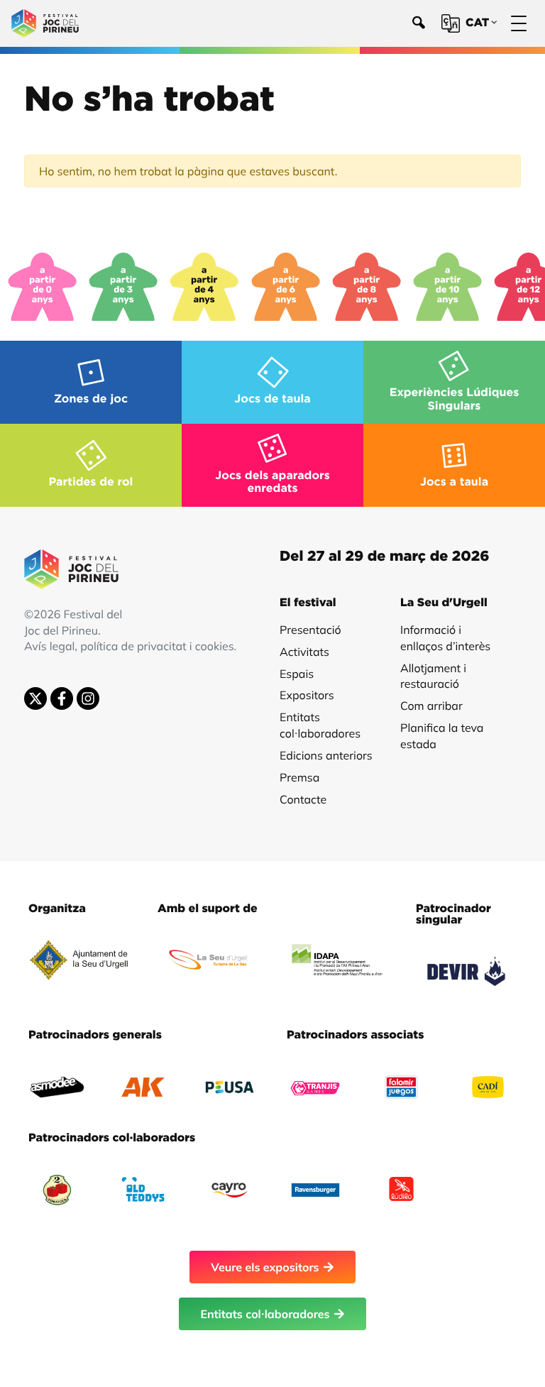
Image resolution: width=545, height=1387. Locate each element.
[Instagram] (88, 698)
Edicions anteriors (326, 755)
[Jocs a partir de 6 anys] (286, 287)
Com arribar (431, 705)
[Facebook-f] (61, 698)
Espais (297, 674)
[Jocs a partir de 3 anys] (123, 287)
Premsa (299, 777)
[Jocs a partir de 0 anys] (43, 287)
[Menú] (519, 23)
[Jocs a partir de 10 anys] (448, 287)
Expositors (307, 695)
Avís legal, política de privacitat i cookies (129, 646)
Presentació (310, 630)
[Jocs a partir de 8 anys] (367, 287)
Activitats (304, 652)
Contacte (303, 799)
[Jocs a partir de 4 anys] (204, 287)
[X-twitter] (35, 698)
